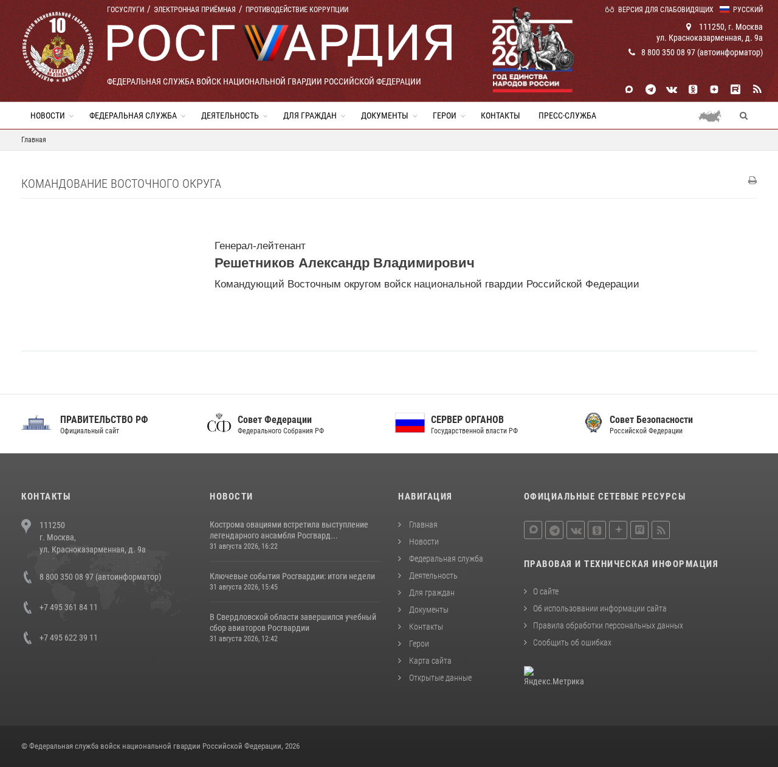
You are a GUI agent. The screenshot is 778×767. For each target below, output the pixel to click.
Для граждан (310, 115)
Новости (47, 115)
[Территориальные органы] (714, 115)
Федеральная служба (133, 115)
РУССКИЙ (748, 9)
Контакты (500, 115)
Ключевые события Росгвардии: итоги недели (292, 576)
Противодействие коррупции (297, 9)
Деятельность (230, 115)
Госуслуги (125, 9)
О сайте (546, 591)
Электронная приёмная (195, 9)
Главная (422, 524)
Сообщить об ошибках (572, 642)
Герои (444, 115)
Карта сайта (429, 661)
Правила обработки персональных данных (608, 625)
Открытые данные (439, 678)
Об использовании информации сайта (600, 608)
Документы (384, 115)
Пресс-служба (567, 115)
